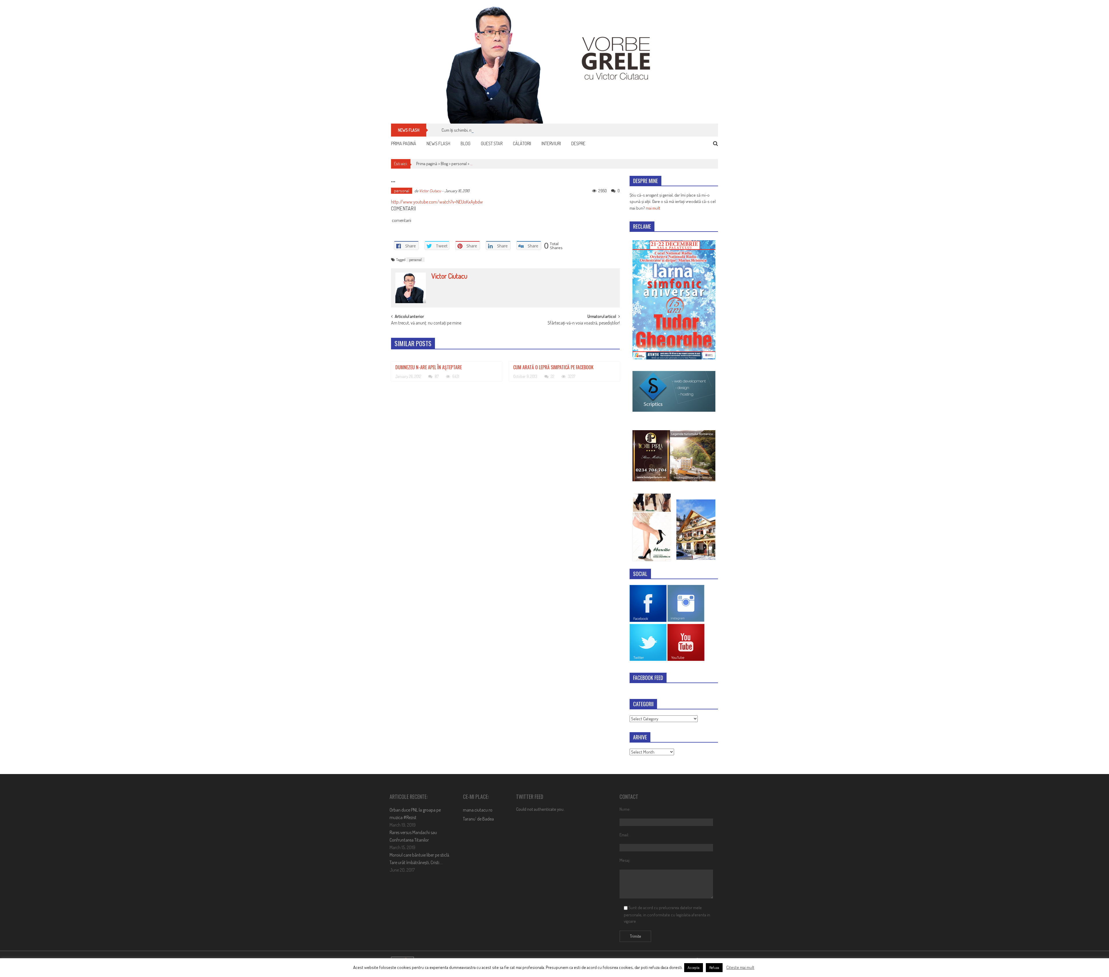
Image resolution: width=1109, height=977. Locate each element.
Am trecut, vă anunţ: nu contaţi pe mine (426, 323)
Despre (578, 143)
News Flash (438, 143)
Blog (465, 143)
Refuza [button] (714, 967)
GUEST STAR (492, 143)
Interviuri (551, 143)
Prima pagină (403, 143)
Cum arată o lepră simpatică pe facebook (553, 367)
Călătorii (522, 143)
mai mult (653, 208)
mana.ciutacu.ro (477, 810)
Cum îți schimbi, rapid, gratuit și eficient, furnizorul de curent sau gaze (501, 130)
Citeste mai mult (740, 967)
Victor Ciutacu (430, 190)
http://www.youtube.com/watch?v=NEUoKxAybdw (437, 202)
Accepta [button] (693, 967)
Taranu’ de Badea (478, 819)
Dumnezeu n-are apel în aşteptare (428, 367)
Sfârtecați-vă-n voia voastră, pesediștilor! (584, 323)
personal (459, 163)
